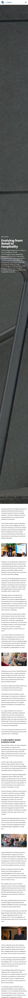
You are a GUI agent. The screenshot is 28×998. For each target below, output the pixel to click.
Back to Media (4, 236)
